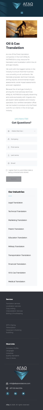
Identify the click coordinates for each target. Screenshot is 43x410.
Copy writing (10, 308)
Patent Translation (16, 229)
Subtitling (9, 332)
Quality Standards (12, 356)
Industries (9, 353)
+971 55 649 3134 (15, 388)
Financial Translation (17, 264)
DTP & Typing (11, 325)
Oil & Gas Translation (17, 273)
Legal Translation (15, 203)
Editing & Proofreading (14, 313)
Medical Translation (16, 282)
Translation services (13, 303)
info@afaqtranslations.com (19, 383)
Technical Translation (17, 211)
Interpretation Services (14, 311)
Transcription (10, 327)
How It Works (11, 358)
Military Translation (16, 246)
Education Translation (17, 238)
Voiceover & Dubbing (13, 330)
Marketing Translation (17, 220)
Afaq (7, 405)
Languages (10, 351)
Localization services (13, 306)
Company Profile (12, 348)
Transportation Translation (19, 255)
